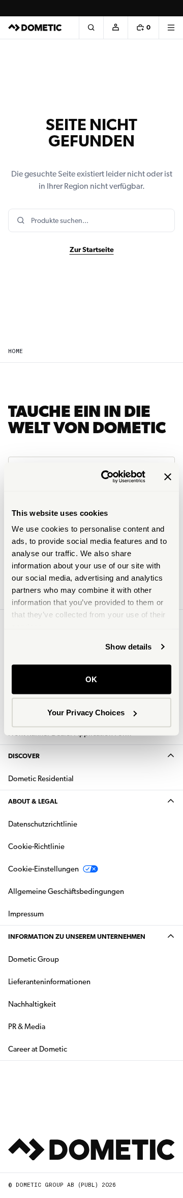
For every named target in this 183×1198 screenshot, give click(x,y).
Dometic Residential (73, 778)
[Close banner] (167, 476)
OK (91, 679)
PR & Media (58, 1026)
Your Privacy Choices (86, 712)
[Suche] (91, 27)
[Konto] (115, 27)
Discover (24, 756)
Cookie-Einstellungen (43, 868)
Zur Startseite (92, 249)
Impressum (26, 913)
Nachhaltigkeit (32, 1004)
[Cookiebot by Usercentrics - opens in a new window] (107, 477)
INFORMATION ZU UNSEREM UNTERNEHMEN (76, 936)
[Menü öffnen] (171, 27)
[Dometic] (35, 27)
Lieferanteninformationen (49, 981)
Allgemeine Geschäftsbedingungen (66, 891)
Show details (128, 646)
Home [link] (15, 351)
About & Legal (32, 801)
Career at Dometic (69, 1049)
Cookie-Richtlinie (36, 846)
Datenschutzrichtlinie (42, 824)
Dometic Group (65, 959)
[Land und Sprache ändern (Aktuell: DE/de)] (171, 8)
